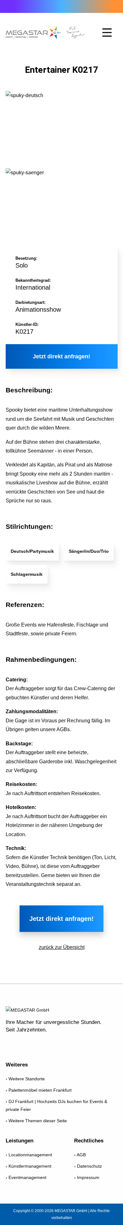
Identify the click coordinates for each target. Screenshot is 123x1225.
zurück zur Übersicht (62, 947)
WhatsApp (46, 6)
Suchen (108, 7)
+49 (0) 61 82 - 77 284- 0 (10, 6)
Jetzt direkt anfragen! (61, 356)
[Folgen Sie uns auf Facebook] (11, 1043)
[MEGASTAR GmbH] (46, 32)
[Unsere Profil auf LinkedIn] (74, 1043)
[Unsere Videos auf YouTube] (26, 1043)
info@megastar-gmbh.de (28, 6)
